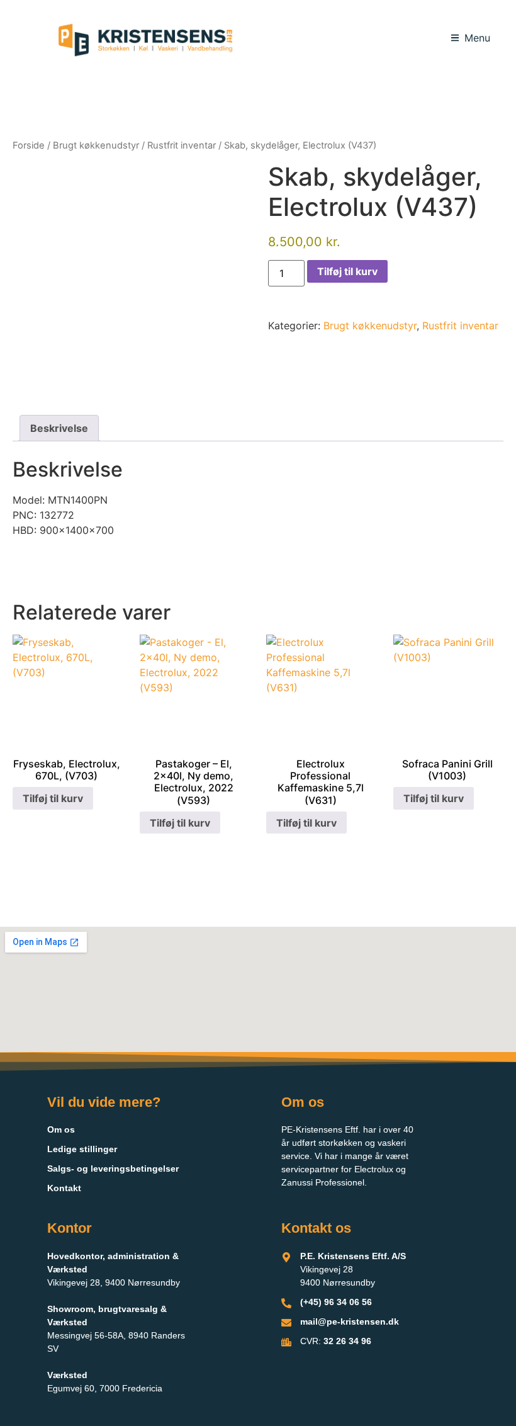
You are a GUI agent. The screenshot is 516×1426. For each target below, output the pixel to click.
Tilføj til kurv (347, 271)
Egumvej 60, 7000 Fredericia (104, 1388)
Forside (29, 145)
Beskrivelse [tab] (59, 428)
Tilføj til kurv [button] (53, 798)
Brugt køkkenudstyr (96, 145)
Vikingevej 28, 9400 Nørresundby (113, 1282)
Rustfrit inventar (181, 145)
